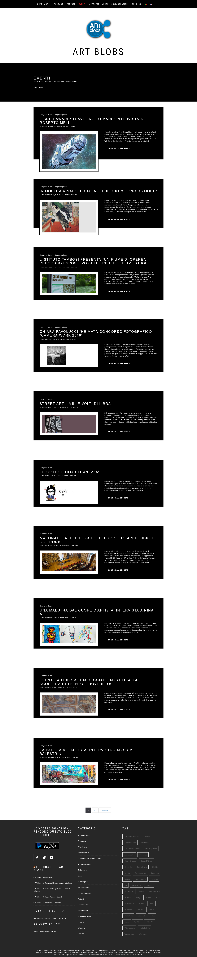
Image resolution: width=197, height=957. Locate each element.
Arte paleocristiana (84, 864)
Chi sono (137, 4)
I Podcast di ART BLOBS (49, 868)
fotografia (155, 873)
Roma (152, 903)
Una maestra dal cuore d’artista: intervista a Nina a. (97, 612)
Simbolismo (128, 916)
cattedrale (143, 855)
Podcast (58, 4)
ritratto (142, 903)
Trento (126, 922)
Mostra (141, 891)
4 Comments (74, 407)
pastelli (148, 897)
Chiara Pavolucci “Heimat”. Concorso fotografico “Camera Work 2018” (96, 333)
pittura (158, 897)
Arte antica (82, 841)
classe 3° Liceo (130, 861)
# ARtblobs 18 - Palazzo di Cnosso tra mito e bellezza (53, 883)
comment (72, 126)
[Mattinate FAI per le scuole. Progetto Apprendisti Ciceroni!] (68, 562)
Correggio (128, 867)
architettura (145, 842)
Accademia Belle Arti (131, 836)
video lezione (129, 928)
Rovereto (140, 910)
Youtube (71, 4)
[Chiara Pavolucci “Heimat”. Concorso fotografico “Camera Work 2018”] (68, 355)
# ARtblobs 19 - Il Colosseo (43, 877)
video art (149, 922)
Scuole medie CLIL (85, 916)
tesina (152, 916)
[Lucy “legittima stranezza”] (68, 492)
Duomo (127, 873)
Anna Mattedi (63, 126)
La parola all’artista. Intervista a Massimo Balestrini (88, 751)
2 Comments (73, 688)
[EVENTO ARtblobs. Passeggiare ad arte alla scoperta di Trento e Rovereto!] (68, 704)
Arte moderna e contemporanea (89, 858)
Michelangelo (129, 891)
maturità (149, 885)
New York (127, 897)
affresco (147, 836)
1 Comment (74, 757)
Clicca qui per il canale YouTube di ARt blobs (50, 918)
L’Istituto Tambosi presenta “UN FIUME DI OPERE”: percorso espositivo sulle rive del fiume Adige (94, 261)
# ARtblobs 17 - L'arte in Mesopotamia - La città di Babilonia (52, 890)
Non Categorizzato (84, 893)
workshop (142, 934)
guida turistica (140, 879)
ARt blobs (98, 51)
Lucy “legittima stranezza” (70, 471)
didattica (155, 867)
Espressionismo (140, 873)
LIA (125, 885)
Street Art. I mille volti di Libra (75, 403)
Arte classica (82, 847)
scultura (151, 910)
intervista (154, 879)
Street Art (141, 916)
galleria (127, 879)
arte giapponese (151, 849)
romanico (128, 910)
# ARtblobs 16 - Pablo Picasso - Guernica (48, 897)
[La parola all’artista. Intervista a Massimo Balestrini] (68, 774)
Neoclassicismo (83, 887)
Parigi (138, 897)
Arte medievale (83, 852)
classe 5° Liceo (146, 861)
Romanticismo (83, 910)
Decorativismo (142, 867)
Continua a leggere (118, 148)
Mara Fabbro (136, 885)
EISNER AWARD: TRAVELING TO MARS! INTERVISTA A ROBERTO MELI (91, 120)
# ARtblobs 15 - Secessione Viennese (47, 902)
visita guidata (145, 928)
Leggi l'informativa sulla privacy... (45, 931)
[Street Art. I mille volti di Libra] (68, 424)
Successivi (104, 810)
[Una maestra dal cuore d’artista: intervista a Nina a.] (68, 634)
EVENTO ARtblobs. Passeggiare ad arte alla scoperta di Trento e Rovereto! (89, 681)
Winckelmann (129, 934)
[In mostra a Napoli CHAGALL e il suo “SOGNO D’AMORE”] (68, 217)
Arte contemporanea (132, 849)
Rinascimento (83, 905)
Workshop (81, 928)
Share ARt (42, 4)
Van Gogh (137, 922)
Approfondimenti (98, 4)
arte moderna (129, 855)
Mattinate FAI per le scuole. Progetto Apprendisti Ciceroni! (96, 540)
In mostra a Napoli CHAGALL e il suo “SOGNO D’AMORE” (98, 190)
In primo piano (61, 114)
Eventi (82, 4)
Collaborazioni (120, 4)
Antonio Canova (130, 842)
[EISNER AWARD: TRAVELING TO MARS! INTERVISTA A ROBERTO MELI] (68, 151)
